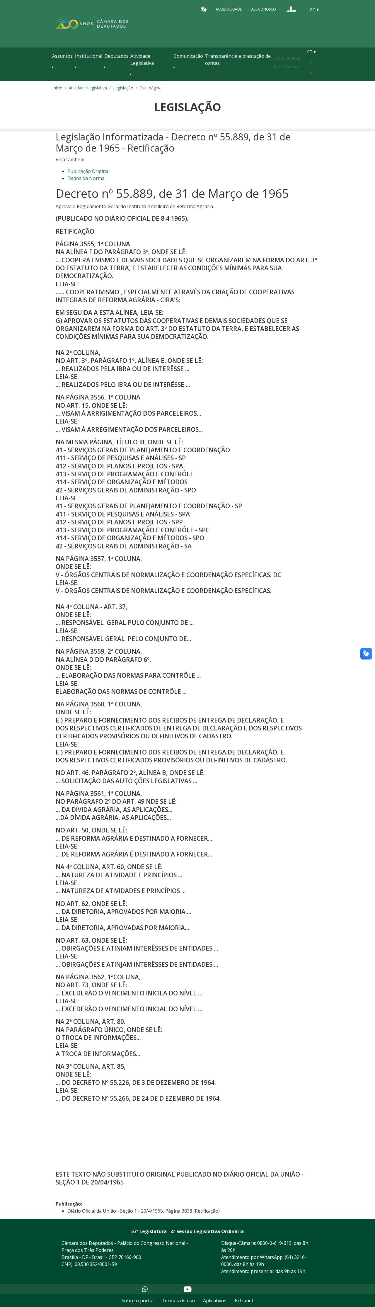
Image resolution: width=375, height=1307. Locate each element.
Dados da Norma (86, 178)
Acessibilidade (229, 9)
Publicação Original (88, 171)
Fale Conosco (263, 9)
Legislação (123, 88)
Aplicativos (214, 1300)
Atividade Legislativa (142, 59)
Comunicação (188, 56)
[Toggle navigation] (55, 79)
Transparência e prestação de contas (238, 59)
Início (57, 88)
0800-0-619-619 (274, 1243)
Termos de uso (178, 1300)
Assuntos (62, 56)
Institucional (88, 56)
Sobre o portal (138, 1300)
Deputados (116, 56)
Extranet (244, 1300)
